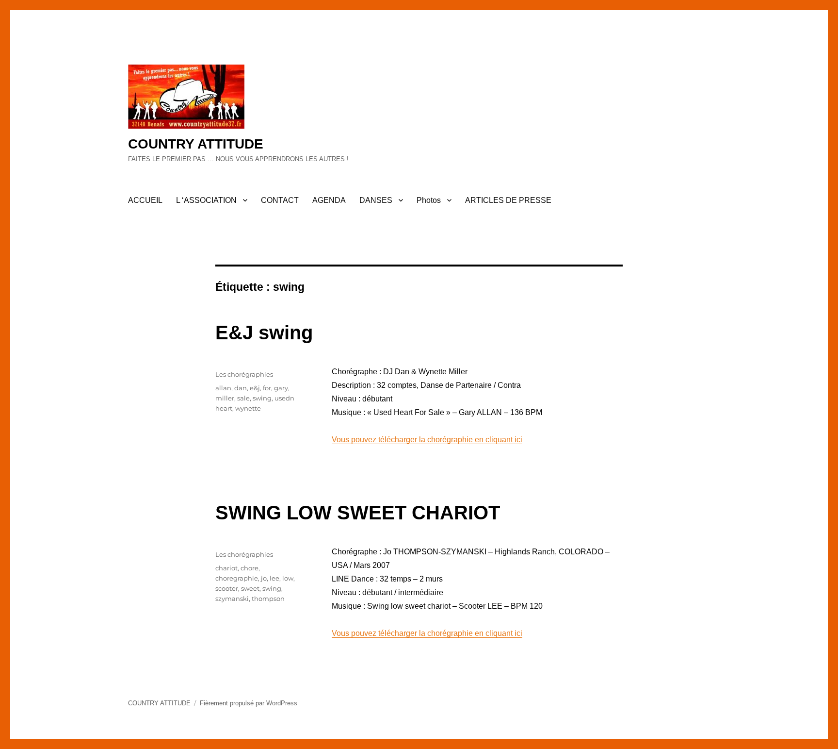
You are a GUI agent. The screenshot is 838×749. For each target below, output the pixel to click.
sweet (250, 588)
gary (281, 388)
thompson (268, 598)
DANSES (375, 200)
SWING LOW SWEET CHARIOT (357, 512)
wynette (248, 408)
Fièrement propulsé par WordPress (248, 703)
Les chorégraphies (244, 374)
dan (240, 388)
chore (249, 568)
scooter (226, 588)
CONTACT (280, 200)
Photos (429, 200)
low (287, 578)
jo (264, 578)
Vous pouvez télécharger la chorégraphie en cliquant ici (427, 439)
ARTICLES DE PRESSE (508, 200)
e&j (255, 388)
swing (262, 398)
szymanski (232, 598)
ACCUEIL (145, 200)
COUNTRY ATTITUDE (195, 143)
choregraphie (236, 578)
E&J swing (264, 332)
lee (274, 578)
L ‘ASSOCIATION (206, 200)
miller (224, 398)
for (267, 388)
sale (243, 398)
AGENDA (329, 200)
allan (223, 388)
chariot (226, 568)
